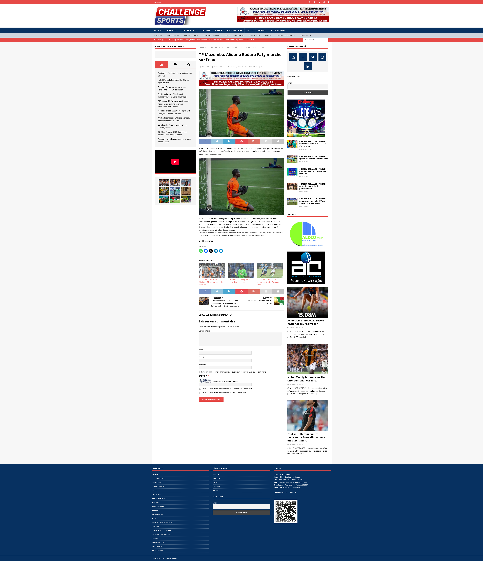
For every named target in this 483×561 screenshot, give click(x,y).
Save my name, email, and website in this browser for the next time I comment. (233, 372)
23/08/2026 (293, 327)
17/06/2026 (304, 206)
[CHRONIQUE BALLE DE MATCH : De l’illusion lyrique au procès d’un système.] (292, 144)
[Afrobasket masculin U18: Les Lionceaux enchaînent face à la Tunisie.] (164, 199)
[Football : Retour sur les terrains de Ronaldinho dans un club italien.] (186, 182)
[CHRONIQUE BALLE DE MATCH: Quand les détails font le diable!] (292, 159)
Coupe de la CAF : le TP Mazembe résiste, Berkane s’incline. (268, 282)
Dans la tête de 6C (191, 35)
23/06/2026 (304, 191)
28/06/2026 (304, 177)
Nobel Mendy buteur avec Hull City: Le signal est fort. (307, 379)
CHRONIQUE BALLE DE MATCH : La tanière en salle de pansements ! (313, 186)
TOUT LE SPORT (189, 30)
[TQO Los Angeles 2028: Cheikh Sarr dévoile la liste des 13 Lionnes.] (186, 199)
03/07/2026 (304, 149)
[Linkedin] (329, 2)
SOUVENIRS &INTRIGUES (211, 35)
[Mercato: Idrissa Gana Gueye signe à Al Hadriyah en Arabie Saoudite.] (186, 191)
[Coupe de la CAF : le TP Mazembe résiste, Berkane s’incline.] (270, 270)
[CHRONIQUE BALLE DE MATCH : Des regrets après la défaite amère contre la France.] (292, 201)
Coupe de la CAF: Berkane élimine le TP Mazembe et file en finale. (211, 282)
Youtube (216, 474)
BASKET (218, 30)
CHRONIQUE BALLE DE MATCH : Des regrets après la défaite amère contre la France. (313, 201)
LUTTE (250, 30)
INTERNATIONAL (278, 30)
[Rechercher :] (315, 39)
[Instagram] (324, 2)
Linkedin (216, 490)
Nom (201, 350)
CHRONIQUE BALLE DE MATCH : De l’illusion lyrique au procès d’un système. (313, 143)
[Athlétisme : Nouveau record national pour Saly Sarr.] (164, 182)
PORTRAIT (268, 35)
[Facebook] (314, 2)
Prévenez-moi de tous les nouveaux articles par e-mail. (224, 393)
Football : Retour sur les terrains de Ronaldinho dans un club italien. (306, 437)
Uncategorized (157, 550)
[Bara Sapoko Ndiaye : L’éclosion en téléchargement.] (175, 199)
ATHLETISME (156, 482)
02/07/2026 (304, 162)
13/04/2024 (206, 67)
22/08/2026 (293, 384)
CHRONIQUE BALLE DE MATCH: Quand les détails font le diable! (313, 157)
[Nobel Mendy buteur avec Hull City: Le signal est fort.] (175, 182)
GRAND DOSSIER (254, 35)
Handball (155, 510)
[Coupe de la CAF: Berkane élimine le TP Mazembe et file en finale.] (212, 270)
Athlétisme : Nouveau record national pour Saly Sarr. (306, 322)
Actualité (171, 30)
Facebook (216, 478)
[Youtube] (310, 2)
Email (289, 83)
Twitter (215, 482)
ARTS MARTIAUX (234, 30)
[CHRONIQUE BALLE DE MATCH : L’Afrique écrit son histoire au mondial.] (292, 172)
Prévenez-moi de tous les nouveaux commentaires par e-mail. (227, 389)
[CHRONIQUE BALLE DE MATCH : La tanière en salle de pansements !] (292, 186)
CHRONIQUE (158, 35)
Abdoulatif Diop (220, 67)
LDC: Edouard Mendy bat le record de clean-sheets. (239, 280)
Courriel (202, 357)
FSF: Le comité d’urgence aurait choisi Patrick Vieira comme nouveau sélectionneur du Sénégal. (173, 104)
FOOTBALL (205, 30)
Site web (202, 364)
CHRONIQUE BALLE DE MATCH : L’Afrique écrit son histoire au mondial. (313, 171)
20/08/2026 (293, 444)
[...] (304, 337)
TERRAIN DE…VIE (306, 35)
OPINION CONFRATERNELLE (234, 35)
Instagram (216, 486)
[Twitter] (319, 2)
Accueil (157, 30)
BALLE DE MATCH (173, 35)
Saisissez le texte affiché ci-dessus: (225, 381)
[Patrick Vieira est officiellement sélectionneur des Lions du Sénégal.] (164, 191)
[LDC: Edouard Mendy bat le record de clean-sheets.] (241, 270)
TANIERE (262, 30)
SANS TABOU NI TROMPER (286, 35)
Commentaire (204, 331)
